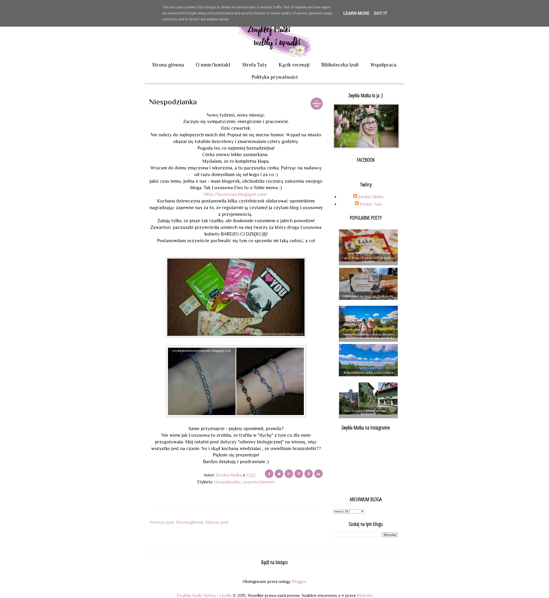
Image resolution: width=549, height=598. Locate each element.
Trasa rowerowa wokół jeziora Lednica (368, 372)
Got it (381, 13)
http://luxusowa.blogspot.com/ (236, 194)
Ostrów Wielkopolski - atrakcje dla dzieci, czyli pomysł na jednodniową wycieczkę (368, 336)
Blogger (298, 581)
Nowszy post (162, 522)
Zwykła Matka (370, 196)
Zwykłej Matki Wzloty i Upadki (204, 595)
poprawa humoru (258, 481)
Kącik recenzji (294, 65)
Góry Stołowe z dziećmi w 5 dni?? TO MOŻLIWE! (368, 412)
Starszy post (217, 522)
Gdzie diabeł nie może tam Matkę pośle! (368, 296)
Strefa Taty (254, 65)
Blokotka (365, 595)
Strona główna (168, 65)
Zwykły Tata (370, 204)
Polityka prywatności (275, 77)
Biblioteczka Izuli (340, 65)
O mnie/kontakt (213, 65)
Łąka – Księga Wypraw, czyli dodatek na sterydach (368, 259)
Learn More (356, 13)
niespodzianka (227, 481)
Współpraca (383, 65)
